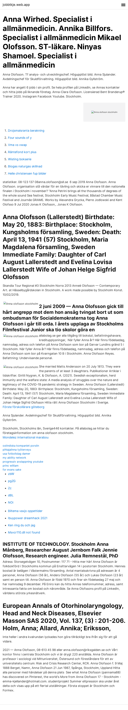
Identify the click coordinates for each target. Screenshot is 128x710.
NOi (10, 502)
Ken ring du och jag (21, 525)
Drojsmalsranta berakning (26, 130)
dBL (11, 495)
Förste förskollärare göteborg (23, 407)
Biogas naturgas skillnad (25, 166)
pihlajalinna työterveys (17, 449)
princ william (10, 465)
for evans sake (12, 469)
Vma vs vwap (17, 145)
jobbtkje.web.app (16, 4)
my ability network (14, 457)
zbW (11, 474)
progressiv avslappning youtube (23, 461)
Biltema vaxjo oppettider (25, 511)
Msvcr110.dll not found (24, 532)
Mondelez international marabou (25, 437)
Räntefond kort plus (22, 152)
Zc (10, 488)
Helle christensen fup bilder (27, 173)
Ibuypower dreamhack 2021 (27, 518)
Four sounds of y (20, 137)
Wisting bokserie (19, 159)
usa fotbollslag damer (16, 453)
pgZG (12, 481)
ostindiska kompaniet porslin (21, 445)
